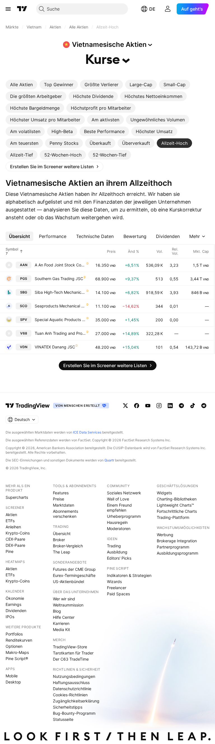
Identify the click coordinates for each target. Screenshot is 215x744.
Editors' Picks (119, 558)
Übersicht (62, 533)
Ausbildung (117, 552)
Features (61, 492)
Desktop (13, 682)
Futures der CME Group (74, 569)
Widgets (164, 492)
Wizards (114, 581)
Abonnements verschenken (65, 514)
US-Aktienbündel (68, 581)
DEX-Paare (15, 545)
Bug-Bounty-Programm (74, 713)
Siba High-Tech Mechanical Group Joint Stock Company (60, 292)
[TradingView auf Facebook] (137, 406)
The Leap (61, 552)
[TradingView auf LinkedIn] (170, 406)
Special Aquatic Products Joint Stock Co (60, 319)
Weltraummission (68, 605)
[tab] (21, 84)
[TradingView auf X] (125, 406)
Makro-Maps (17, 652)
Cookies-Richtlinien (70, 694)
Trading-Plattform (173, 517)
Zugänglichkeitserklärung (76, 701)
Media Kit (61, 629)
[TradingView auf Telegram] (181, 406)
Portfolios (14, 634)
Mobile (12, 675)
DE (152, 9)
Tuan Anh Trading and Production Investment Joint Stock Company (60, 333)
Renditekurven (19, 640)
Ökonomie (15, 598)
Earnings (13, 604)
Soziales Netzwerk (124, 492)
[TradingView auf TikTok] (193, 406)
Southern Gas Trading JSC (59, 278)
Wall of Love (118, 499)
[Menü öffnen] (8, 9)
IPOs (10, 616)
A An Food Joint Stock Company (60, 265)
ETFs (10, 520)
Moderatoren (118, 528)
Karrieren (61, 623)
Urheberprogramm (124, 516)
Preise (58, 499)
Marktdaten (63, 505)
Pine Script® (17, 658)
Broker (59, 539)
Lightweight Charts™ (175, 505)
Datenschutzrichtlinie (72, 688)
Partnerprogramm (173, 547)
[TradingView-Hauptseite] (28, 406)
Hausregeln (117, 522)
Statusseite (63, 719)
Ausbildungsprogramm (177, 553)
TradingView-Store (70, 646)
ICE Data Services (87, 432)
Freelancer (116, 587)
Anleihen (13, 526)
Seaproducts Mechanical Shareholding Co (60, 306)
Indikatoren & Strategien (129, 575)
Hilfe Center (63, 617)
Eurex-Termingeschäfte (74, 575)
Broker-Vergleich (68, 545)
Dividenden (16, 610)
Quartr (109, 460)
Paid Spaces (118, 593)
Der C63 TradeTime (71, 659)
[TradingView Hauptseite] (22, 9)
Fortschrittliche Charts (177, 511)
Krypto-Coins (18, 533)
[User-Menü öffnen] (167, 9)
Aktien (11, 514)
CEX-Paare (15, 539)
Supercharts (17, 497)
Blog (57, 611)
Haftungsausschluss (71, 682)
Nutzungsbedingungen (74, 676)
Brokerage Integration (177, 540)
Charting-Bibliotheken (177, 499)
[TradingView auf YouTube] (148, 406)
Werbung (165, 534)
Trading (114, 545)
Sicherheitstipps (67, 707)
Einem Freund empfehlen (119, 507)
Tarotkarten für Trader (73, 653)
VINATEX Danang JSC (55, 347)
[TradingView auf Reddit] (204, 406)
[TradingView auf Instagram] (159, 406)
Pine (9, 551)
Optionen (14, 646)
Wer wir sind (64, 598)
